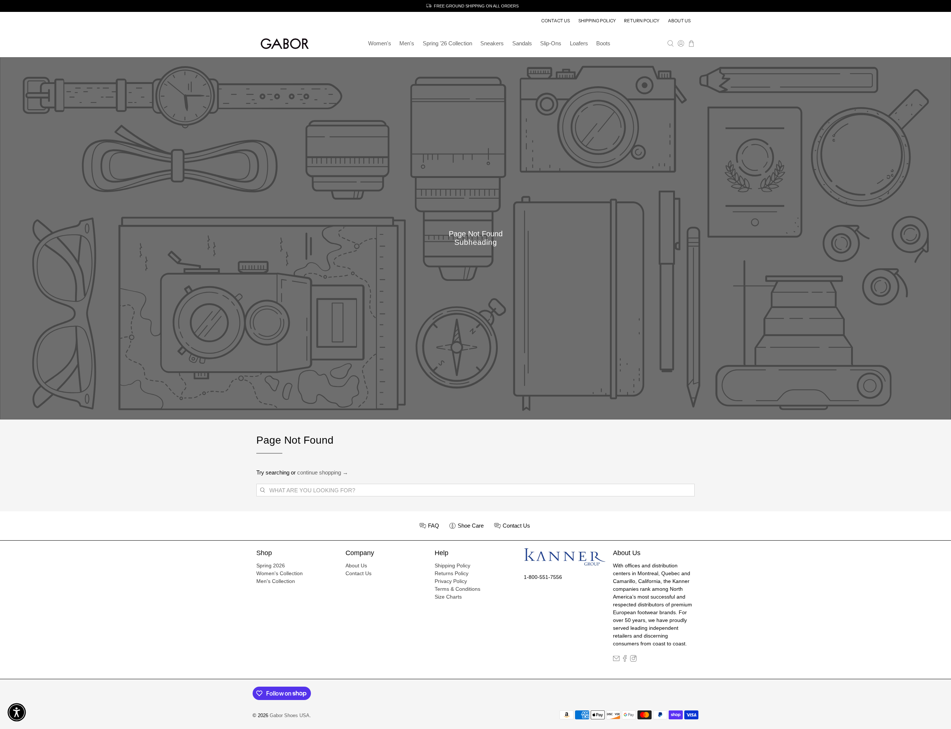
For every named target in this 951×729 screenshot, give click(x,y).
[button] (16, 712)
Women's (379, 43)
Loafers (579, 43)
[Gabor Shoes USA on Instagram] (633, 660)
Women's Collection (279, 573)
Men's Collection (275, 581)
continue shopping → (322, 472)
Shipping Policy (452, 565)
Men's (406, 43)
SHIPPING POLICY (597, 20)
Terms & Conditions (457, 589)
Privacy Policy (451, 581)
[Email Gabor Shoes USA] (616, 660)
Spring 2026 (270, 565)
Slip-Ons (550, 43)
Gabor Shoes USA (289, 715)
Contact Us (358, 573)
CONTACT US (555, 20)
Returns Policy (451, 573)
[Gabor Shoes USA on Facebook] (624, 660)
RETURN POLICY (641, 20)
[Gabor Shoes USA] (284, 44)
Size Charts (448, 597)
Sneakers (492, 43)
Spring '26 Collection (447, 43)
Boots (603, 43)
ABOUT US (679, 20)
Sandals (522, 43)
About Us (356, 565)
